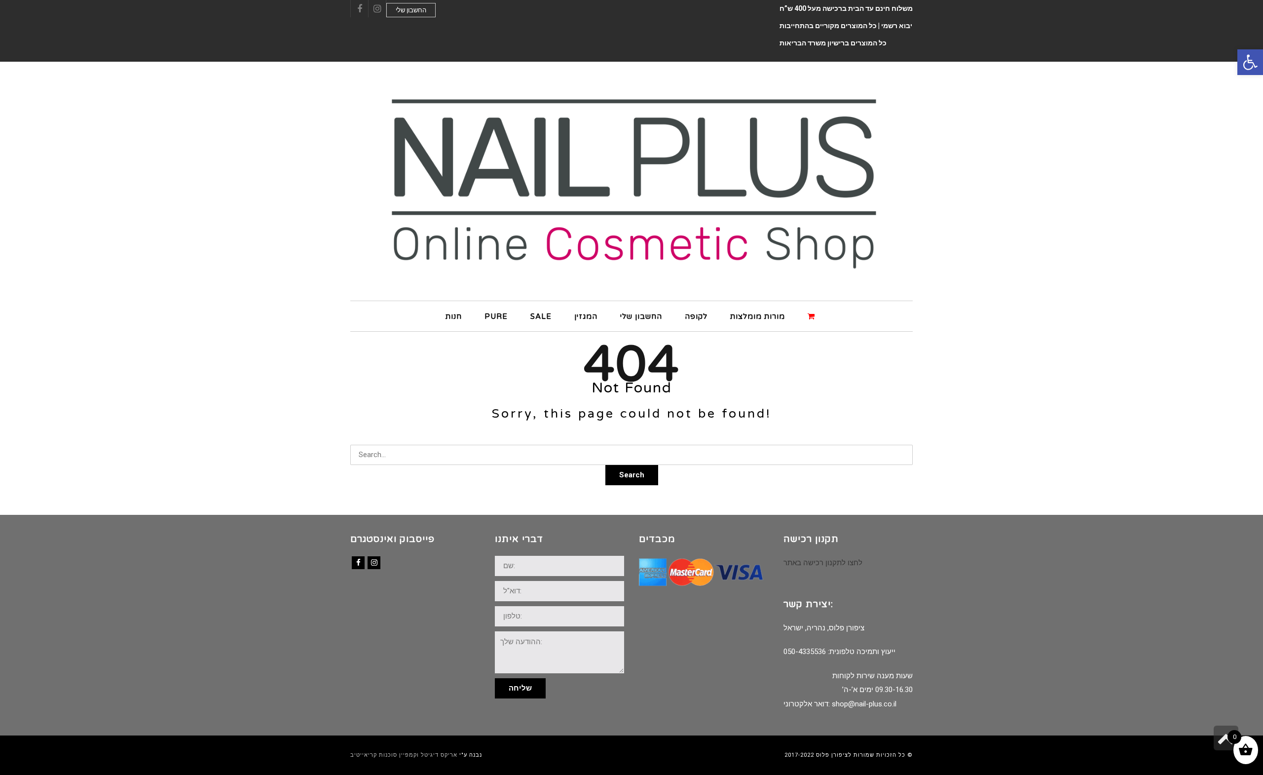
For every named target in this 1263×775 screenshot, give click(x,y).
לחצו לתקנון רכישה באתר (822, 562)
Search (631, 474)
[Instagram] (374, 562)
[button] (1250, 62)
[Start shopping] (812, 315)
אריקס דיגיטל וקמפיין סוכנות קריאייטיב (403, 755)
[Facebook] (358, 562)
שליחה (520, 688)
